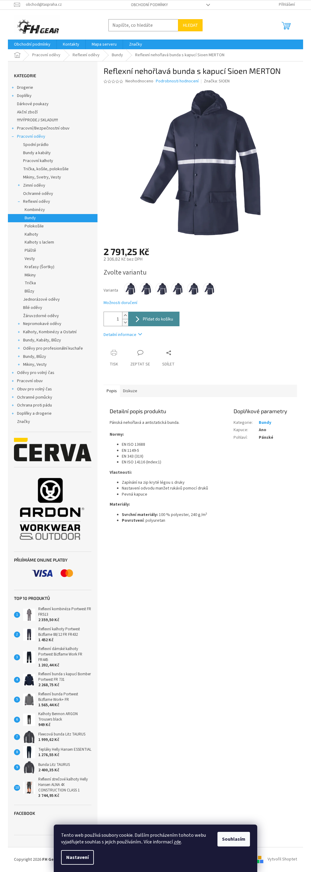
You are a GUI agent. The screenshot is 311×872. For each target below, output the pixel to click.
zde (177, 842)
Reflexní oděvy (36, 202)
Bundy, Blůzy (34, 357)
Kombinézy (35, 210)
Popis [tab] (112, 391)
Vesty (30, 259)
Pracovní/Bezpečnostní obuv (43, 128)
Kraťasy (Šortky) (39, 267)
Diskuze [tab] (130, 391)
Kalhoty (31, 234)
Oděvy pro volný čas (35, 373)
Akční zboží (27, 112)
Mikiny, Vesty (35, 365)
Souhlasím (233, 839)
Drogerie (25, 88)
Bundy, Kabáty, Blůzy (42, 340)
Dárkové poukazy (33, 104)
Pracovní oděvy (31, 136)
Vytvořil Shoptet (282, 859)
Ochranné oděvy (38, 194)
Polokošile (34, 226)
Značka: (217, 81)
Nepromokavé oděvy (42, 324)
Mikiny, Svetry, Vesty (42, 177)
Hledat (190, 25)
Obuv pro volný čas (34, 389)
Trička (30, 283)
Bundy (30, 218)
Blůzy (29, 291)
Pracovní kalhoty (38, 161)
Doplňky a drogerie (34, 413)
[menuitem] (32, 44)
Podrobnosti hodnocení (177, 81)
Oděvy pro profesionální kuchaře (53, 348)
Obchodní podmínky (149, 5)
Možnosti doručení (120, 303)
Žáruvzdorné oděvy (41, 316)
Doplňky (24, 96)
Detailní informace (120, 335)
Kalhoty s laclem (39, 242)
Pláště (30, 250)
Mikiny (30, 275)
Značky (23, 422)
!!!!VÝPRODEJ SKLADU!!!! (37, 120)
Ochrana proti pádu (34, 405)
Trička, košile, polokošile (46, 169)
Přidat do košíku (158, 318)
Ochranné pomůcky (34, 397)
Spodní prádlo (36, 145)
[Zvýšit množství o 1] (125, 315)
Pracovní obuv (30, 381)
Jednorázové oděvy (41, 299)
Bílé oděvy (32, 308)
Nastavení (77, 857)
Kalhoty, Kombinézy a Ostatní (50, 332)
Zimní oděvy (34, 185)
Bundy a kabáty (37, 153)
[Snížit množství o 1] (125, 322)
